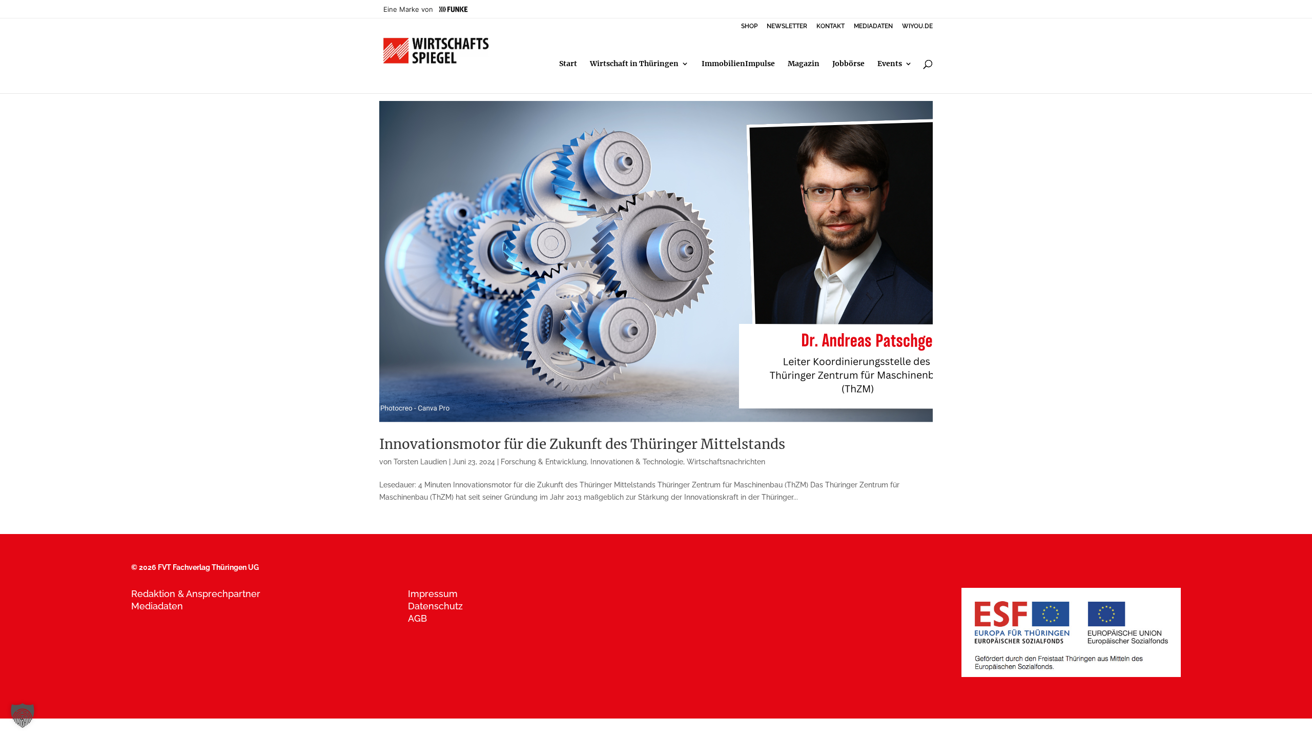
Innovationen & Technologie (636, 462)
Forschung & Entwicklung (544, 462)
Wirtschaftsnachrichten (726, 462)
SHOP (749, 26)
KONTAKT (830, 26)
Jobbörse (848, 64)
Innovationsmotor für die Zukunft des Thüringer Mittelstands (582, 444)
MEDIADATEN (873, 26)
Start (568, 64)
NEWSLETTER (787, 26)
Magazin (803, 64)
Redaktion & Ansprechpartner (195, 593)
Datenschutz (435, 606)
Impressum (433, 593)
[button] (22, 715)
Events (889, 64)
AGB (417, 618)
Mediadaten (157, 606)
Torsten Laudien (420, 462)
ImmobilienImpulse (738, 64)
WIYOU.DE (917, 26)
